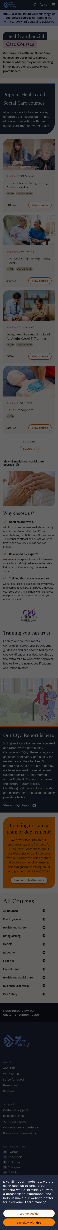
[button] (35, 1202)
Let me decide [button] (29, 1213)
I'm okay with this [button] (29, 1222)
